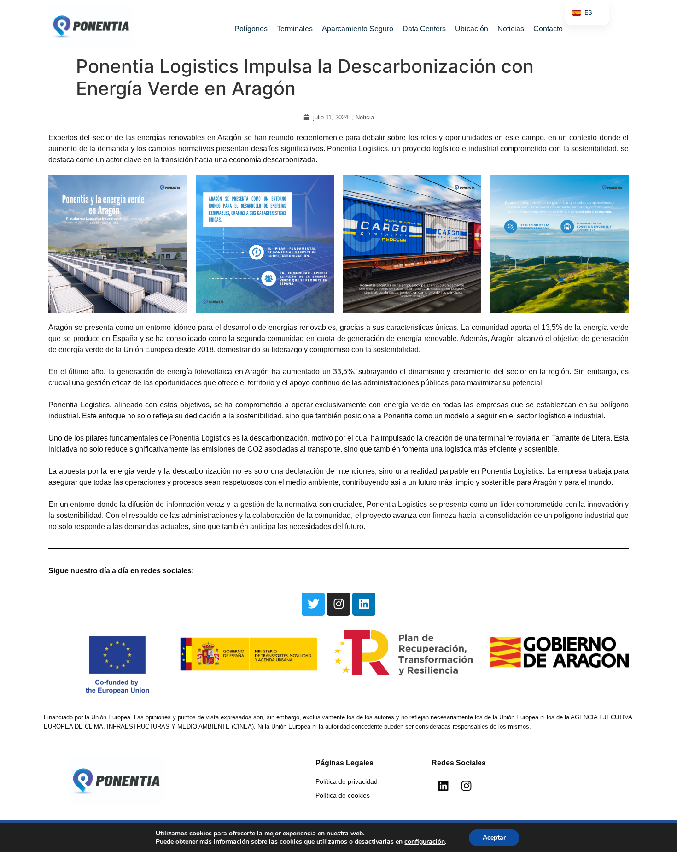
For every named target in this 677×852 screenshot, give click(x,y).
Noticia (365, 117)
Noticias (510, 29)
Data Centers (424, 29)
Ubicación (471, 29)
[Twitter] (313, 604)
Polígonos (251, 29)
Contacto (548, 29)
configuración (424, 842)
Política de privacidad (346, 781)
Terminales (295, 29)
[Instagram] (338, 604)
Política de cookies (342, 795)
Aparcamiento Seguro (357, 29)
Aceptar (494, 837)
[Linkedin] (363, 604)
